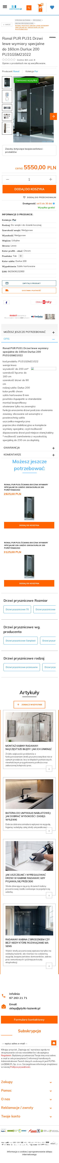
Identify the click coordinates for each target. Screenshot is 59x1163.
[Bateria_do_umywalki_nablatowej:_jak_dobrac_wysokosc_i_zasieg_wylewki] (49, 830)
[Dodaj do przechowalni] (51, 485)
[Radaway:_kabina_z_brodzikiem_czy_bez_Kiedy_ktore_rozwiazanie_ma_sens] (49, 966)
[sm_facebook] (6, 302)
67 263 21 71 (18, 998)
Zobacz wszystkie (31, 704)
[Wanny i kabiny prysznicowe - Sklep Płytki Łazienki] (15, 7)
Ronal (16, 71)
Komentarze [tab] (12, 454)
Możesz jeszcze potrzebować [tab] (25, 331)
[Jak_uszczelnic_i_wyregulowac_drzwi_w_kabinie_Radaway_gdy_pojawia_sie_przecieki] (49, 895)
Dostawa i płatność (31, 291)
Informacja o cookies (17, 1151)
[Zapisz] (53, 1042)
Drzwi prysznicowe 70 (17, 609)
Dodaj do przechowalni (41, 197)
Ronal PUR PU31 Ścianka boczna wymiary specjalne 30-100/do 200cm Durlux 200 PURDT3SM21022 (26, 487)
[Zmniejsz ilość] (7, 179)
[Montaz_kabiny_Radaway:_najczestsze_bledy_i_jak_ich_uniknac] (49, 769)
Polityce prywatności (20, 1067)
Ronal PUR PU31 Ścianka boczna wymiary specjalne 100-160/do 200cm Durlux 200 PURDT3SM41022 (26, 545)
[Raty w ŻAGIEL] (43, 301)
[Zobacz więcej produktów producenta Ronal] (52, 37)
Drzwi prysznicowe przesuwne (22, 667)
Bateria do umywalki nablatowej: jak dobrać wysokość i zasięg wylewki (28, 816)
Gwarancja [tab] (12, 447)
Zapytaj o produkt (31, 283)
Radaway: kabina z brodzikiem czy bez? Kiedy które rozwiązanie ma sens (28, 943)
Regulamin (6, 1055)
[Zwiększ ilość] (50, 179)
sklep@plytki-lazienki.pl (24, 1008)
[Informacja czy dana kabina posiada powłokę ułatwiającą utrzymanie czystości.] (20, 256)
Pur (36, 71)
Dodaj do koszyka (29, 189)
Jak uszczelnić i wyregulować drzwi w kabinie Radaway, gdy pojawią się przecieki (26, 878)
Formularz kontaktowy (29, 1019)
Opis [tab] (6, 338)
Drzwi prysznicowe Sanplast (20, 640)
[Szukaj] (28, 7)
